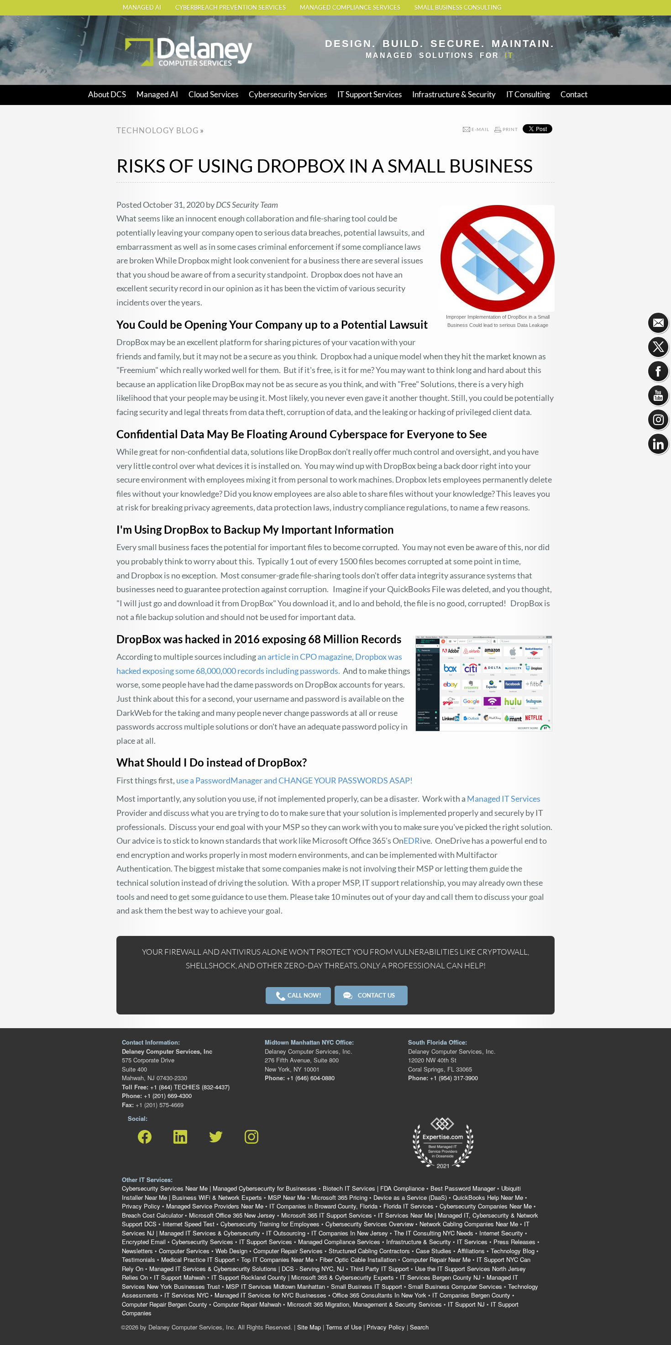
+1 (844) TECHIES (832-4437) (189, 1086)
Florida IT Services (408, 1206)
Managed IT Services (503, 798)
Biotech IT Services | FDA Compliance (374, 1188)
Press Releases (514, 1241)
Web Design (231, 1250)
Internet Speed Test (189, 1223)
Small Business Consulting (458, 7)
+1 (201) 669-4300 (167, 1095)
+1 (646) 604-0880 (310, 1077)
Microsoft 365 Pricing (339, 1197)
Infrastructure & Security (454, 94)
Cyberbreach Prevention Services (230, 7)
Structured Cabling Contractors (369, 1250)
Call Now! (303, 995)
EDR (412, 840)
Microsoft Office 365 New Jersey (232, 1215)
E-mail (480, 129)
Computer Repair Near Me (436, 1259)
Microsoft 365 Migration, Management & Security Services (364, 1304)
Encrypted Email (144, 1241)
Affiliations (471, 1250)
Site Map (309, 1327)
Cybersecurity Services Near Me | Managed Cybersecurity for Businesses (219, 1188)
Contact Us (376, 995)
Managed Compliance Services (350, 7)
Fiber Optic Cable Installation (358, 1259)
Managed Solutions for (440, 55)
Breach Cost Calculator (152, 1215)
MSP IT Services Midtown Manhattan (275, 1286)
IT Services (472, 1241)
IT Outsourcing (285, 1233)
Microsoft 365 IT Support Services (326, 1215)
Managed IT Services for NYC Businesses (270, 1295)
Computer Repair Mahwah (247, 1304)
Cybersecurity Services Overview (369, 1223)
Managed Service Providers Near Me (214, 1206)
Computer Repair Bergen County (164, 1304)
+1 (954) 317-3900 (453, 1077)
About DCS (107, 94)
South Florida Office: (437, 1042)
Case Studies (433, 1250)
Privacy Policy (141, 1206)
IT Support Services (369, 94)
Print (510, 129)
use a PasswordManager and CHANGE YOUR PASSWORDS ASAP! (294, 780)
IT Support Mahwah (179, 1277)
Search (419, 1327)
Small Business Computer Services (455, 1286)
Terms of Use (344, 1327)
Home (132, 33)
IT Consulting (528, 94)
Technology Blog (513, 1250)
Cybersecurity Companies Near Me (486, 1206)
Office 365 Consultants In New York (379, 1295)
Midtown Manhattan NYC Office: (309, 1042)
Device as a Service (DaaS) (410, 1197)
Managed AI (142, 7)
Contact (574, 94)
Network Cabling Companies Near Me (468, 1223)
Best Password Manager (462, 1188)
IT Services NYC (186, 1295)
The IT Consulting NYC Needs (433, 1233)
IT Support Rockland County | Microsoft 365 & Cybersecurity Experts (302, 1277)
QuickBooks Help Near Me (488, 1197)
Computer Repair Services (288, 1250)
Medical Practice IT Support (198, 1259)
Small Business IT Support (366, 1286)
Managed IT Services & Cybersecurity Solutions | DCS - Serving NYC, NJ (246, 1268)
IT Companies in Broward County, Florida (323, 1206)
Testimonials (138, 1259)
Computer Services (184, 1250)
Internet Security (501, 1233)
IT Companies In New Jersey (349, 1233)
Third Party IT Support (379, 1268)
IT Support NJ (466, 1304)
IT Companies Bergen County (471, 1295)
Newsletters (137, 1250)
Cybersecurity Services (288, 94)
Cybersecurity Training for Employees (270, 1223)
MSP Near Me (286, 1197)
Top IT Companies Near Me (277, 1259)
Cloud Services (213, 94)
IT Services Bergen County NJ (440, 1277)
